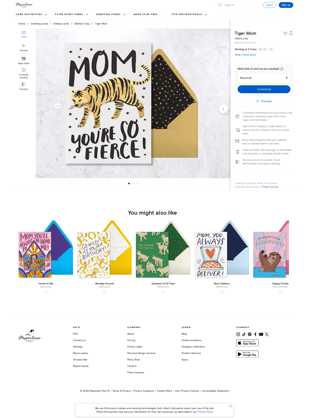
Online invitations (191, 340)
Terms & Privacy (121, 390)
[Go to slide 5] (137, 183)
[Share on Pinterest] (249, 334)
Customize (264, 89)
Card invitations (29, 14)
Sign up (286, 5)
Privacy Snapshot (144, 390)
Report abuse (81, 366)
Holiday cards (61, 23)
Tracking (23, 89)
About (130, 333)
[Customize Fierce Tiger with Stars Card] (133, 103)
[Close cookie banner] (231, 406)
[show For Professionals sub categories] (206, 14)
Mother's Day (82, 23)
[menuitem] (32, 14)
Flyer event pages (69, 14)
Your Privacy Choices (187, 390)
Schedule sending (23, 76)
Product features (191, 353)
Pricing (131, 340)
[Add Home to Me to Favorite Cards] (46, 292)
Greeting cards (108, 14)
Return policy (80, 353)
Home (22, 23)
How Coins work (245, 55)
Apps (185, 359)
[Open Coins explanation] (271, 49)
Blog (184, 333)
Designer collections (193, 346)
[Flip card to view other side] (60, 106)
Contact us (79, 340)
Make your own (145, 14)
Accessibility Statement (215, 390)
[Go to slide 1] (129, 183)
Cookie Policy (164, 390)
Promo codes (134, 346)
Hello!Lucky (241, 38)
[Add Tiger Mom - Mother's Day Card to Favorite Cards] (285, 33)
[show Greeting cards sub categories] (124, 14)
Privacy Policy (205, 411)
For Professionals (187, 14)
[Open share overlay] (291, 33)
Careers (131, 366)
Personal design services (141, 353)
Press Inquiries (135, 372)
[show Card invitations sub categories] (46, 14)
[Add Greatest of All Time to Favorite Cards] (163, 292)
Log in (269, 4)
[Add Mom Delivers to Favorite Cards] (222, 292)
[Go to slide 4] (134, 183)
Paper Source (270, 186)
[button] (282, 69)
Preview (24, 50)
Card (23, 37)
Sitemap (77, 346)
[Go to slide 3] (132, 183)
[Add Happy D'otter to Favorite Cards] (280, 292)
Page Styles (24, 63)
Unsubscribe (80, 359)
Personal (246, 78)
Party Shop (133, 359)
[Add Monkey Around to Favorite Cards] (104, 292)
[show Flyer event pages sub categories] (87, 14)
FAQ (75, 333)
